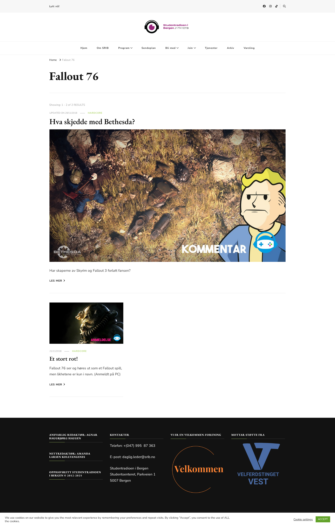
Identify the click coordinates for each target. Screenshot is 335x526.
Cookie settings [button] (303, 519)
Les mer (55, 281)
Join (190, 48)
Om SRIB (103, 48)
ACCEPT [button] (323, 519)
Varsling (249, 48)
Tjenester (211, 48)
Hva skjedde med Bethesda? (92, 121)
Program (124, 48)
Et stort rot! (63, 358)
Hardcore (95, 112)
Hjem (83, 48)
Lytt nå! (54, 6)
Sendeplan (149, 48)
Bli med (170, 48)
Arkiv (230, 48)
